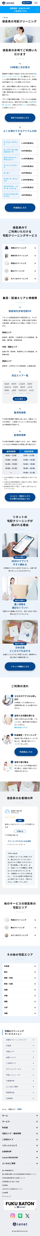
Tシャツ (24, 105)
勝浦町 (6, 390)
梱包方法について (21, 727)
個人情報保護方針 (8, 1170)
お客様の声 (10, 1081)
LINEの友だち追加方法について (12, 1189)
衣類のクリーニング (18, 248)
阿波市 (15, 387)
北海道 (6, 966)
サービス (6, 1121)
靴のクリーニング (18, 271)
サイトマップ (6, 1196)
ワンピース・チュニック (11, 180)
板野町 (6, 400)
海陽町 (6, 396)
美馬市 (22, 387)
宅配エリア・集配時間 (11, 1133)
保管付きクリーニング (19, 255)
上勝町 (14, 390)
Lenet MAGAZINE (10, 1157)
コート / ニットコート (10, 166)
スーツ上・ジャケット (11, 143)
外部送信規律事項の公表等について (13, 1178)
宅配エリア (10, 1051)
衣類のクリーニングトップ (16, 1040)
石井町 (31, 390)
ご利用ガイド (11, 1063)
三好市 (29, 387)
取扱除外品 (10, 1092)
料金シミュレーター (13, 1075)
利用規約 (9, 1098)
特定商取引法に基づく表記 (10, 1181)
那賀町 (14, 393)
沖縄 (6, 1013)
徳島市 (6, 384)
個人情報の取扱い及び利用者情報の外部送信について (19, 1174)
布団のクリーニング (18, 263)
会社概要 (5, 1192)
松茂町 (14, 396)
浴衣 (31, 102)
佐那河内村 (23, 390)
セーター (7, 173)
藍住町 (28, 396)
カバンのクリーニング (19, 278)
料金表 (8, 1045)
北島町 (21, 396)
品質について (11, 1057)
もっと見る (19, 399)
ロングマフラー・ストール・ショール (11, 187)
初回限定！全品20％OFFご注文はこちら (20, 9)
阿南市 (29, 384)
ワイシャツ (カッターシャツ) (11, 195)
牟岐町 (21, 393)
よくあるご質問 (12, 1087)
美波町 (28, 393)
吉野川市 (7, 387)
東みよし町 (31, 400)
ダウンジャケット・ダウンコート (11, 158)
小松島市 (22, 384)
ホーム (4, 1109)
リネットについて (9, 1145)
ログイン (28, 3)
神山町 (6, 393)
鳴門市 (14, 384)
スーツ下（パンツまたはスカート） (11, 151)
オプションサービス (13, 1069)
